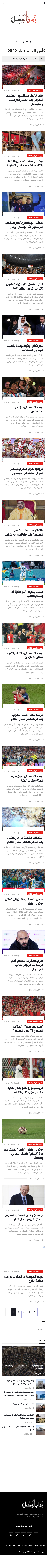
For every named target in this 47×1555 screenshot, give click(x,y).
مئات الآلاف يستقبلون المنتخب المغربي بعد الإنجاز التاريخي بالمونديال (24, 100)
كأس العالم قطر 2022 (20, 59)
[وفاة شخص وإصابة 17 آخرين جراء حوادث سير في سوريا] (40, 1434)
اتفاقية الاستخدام (27, 1545)
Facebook (14, 90)
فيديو (18, 1545)
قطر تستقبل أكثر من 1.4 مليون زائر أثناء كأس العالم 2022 (24, 287)
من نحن (35, 1545)
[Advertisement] (23, 1465)
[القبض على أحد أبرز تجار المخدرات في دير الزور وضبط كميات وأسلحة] (40, 1422)
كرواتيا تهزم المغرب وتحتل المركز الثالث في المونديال (26, 471)
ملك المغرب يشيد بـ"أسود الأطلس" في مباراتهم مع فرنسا (24, 533)
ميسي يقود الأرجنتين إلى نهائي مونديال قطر (24, 902)
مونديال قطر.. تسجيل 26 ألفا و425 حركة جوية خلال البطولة (25, 164)
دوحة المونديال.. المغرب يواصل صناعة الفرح (23, 1279)
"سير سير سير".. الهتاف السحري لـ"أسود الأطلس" (27, 1029)
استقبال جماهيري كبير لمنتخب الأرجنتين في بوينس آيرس (24, 225)
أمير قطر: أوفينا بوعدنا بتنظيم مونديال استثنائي (25, 348)
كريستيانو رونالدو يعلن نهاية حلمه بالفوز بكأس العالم (25, 1090)
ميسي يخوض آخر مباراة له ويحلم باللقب (27, 594)
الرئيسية (34, 59)
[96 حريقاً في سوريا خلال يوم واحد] (40, 1411)
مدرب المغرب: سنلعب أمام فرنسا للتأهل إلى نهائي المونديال (27, 965)
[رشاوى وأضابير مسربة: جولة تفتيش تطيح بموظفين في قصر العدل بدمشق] (40, 1388)
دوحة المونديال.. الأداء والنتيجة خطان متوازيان (24, 656)
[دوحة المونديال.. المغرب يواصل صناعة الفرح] (23, 1248)
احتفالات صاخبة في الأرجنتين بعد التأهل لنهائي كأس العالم (25, 840)
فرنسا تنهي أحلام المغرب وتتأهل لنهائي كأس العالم (27, 717)
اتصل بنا (8, 1545)
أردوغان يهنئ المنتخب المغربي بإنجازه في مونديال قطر (24, 1217)
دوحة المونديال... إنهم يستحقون (29, 410)
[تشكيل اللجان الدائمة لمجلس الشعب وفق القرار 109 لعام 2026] (23, 1375)
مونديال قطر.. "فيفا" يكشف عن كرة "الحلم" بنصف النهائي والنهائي (23, 1154)
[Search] (5, 1330)
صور (14, 1545)
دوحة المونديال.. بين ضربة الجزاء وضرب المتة (26, 779)
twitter (5, 90)
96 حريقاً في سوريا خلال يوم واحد (22, 1404)
